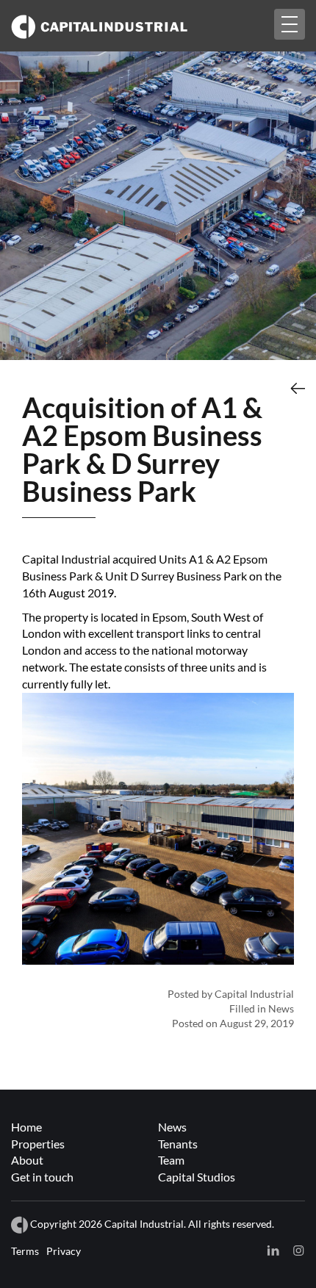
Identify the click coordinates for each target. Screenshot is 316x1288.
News (172, 1127)
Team (171, 1160)
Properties (38, 1144)
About (27, 1160)
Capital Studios (196, 1177)
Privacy (63, 1251)
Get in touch (42, 1177)
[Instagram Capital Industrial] (297, 1250)
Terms (25, 1251)
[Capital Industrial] (128, 25)
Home (26, 1127)
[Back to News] (297, 388)
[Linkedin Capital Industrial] (273, 1250)
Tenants (178, 1144)
